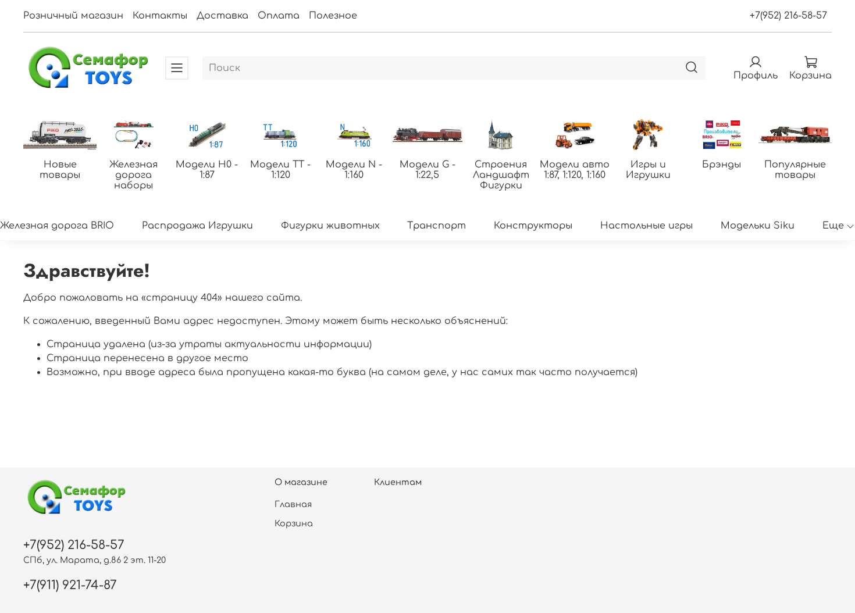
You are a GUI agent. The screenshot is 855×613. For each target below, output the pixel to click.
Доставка (222, 15)
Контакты (160, 15)
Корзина (294, 523)
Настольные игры (646, 225)
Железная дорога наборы (133, 174)
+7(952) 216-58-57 (788, 15)
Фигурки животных (330, 225)
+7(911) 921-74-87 (70, 585)
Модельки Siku (758, 225)
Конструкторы (533, 225)
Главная (293, 504)
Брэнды (721, 164)
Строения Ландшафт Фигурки (501, 174)
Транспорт (436, 225)
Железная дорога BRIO (57, 225)
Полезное (333, 15)
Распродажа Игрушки (197, 225)
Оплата (279, 15)
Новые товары (60, 169)
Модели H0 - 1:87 (207, 169)
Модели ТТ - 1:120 (280, 169)
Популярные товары (795, 169)
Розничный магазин (73, 15)
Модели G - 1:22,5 (427, 169)
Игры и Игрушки (648, 169)
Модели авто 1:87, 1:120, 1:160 (575, 169)
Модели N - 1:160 (354, 169)
